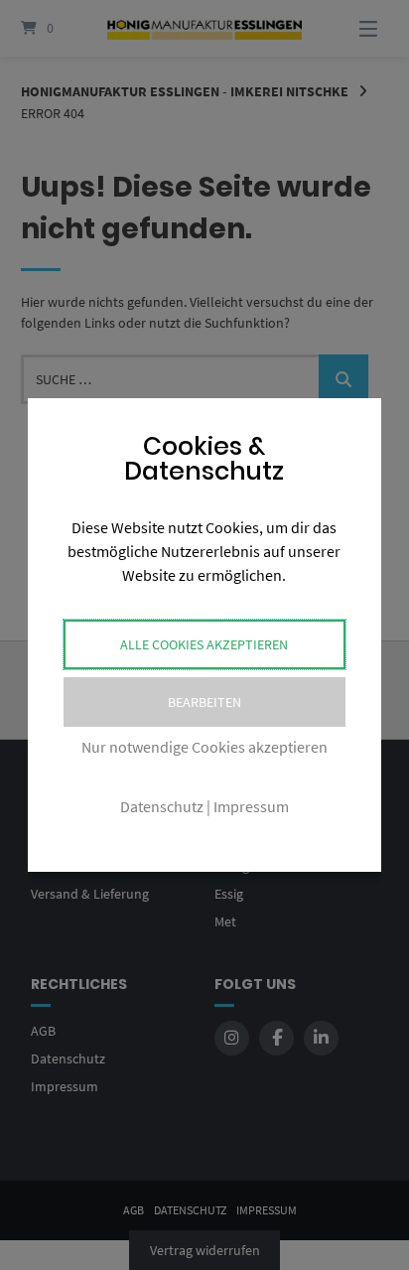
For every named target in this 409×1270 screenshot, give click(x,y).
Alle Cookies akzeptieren (204, 644)
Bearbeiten (204, 702)
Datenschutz (162, 806)
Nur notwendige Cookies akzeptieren (204, 747)
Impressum (251, 806)
